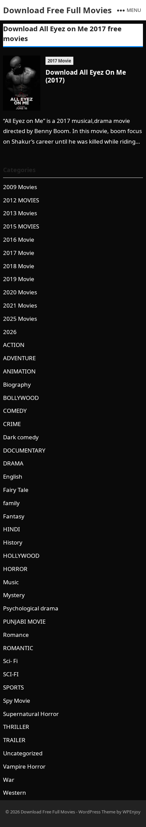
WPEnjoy (132, 812)
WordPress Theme (96, 812)
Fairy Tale (16, 490)
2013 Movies (20, 213)
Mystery (14, 595)
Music (11, 582)
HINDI (11, 529)
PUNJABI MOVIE (24, 621)
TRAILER (14, 740)
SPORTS (13, 687)
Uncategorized (22, 753)
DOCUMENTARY (24, 450)
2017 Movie (59, 61)
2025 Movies (20, 319)
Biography (17, 384)
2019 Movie (18, 279)
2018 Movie (18, 266)
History (12, 542)
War (8, 780)
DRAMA (13, 463)
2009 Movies (20, 187)
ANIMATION (19, 371)
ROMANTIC (18, 648)
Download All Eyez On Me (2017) (85, 76)
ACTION (13, 345)
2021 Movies (20, 305)
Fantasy (13, 516)
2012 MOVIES (21, 200)
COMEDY (15, 411)
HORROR (15, 569)
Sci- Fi (10, 661)
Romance (16, 635)
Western (14, 792)
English (12, 476)
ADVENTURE (19, 358)
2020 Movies (20, 292)
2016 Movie (18, 239)
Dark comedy (21, 437)
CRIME (12, 424)
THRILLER (16, 727)
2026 (10, 332)
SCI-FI (11, 674)
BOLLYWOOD (21, 398)
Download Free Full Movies (57, 10)
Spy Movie (16, 700)
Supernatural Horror (31, 714)
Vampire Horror (24, 766)
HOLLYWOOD (21, 555)
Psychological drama (30, 608)
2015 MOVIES (21, 226)
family (11, 503)
